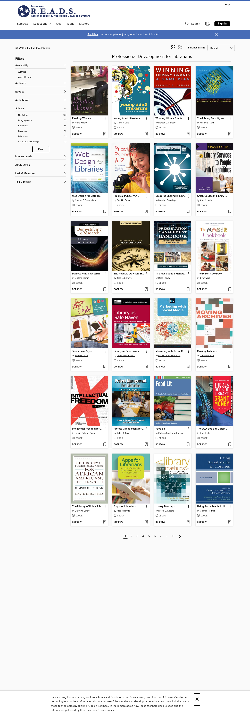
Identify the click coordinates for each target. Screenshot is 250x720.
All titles (22, 72)
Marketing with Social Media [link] (171, 351)
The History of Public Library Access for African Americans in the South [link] (87, 506)
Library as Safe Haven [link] (126, 351)
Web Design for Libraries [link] (86, 196)
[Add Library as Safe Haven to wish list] (146, 367)
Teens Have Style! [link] (82, 351)
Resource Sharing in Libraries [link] (171, 196)
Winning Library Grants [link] (168, 118)
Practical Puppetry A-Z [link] (126, 196)
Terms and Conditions (110, 697)
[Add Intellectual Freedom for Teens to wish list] (105, 444)
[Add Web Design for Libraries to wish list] (105, 212)
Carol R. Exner (123, 200)
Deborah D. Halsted (126, 355)
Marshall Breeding (167, 200)
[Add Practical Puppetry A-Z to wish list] (146, 212)
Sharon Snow (81, 355)
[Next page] (180, 536)
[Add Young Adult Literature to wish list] (146, 134)
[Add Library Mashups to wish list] (188, 522)
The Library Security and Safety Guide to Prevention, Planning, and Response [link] (212, 118)
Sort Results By (196, 47)
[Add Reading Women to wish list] (105, 134)
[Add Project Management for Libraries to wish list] (146, 444)
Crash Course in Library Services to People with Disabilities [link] (212, 196)
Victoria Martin (82, 278)
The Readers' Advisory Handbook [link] (129, 273)
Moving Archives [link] (206, 351)
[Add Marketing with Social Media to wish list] (188, 367)
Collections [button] (40, 24)
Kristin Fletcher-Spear (85, 433)
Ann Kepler (205, 433)
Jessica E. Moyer (124, 278)
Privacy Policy (137, 697)
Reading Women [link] (81, 118)
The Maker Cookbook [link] (209, 273)
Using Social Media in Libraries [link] (212, 506)
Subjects (22, 24)
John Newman (207, 355)
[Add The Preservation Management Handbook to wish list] (188, 289)
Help (227, 4)
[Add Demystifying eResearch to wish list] (105, 289)
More (40, 149)
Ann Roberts (206, 200)
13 (173, 536)
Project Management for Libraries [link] (129, 428)
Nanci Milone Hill (83, 122)
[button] (192, 24)
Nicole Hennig (123, 510)
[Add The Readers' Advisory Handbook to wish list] (146, 289)
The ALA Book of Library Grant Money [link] (212, 428)
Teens (70, 24)
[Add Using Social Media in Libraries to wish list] (230, 522)
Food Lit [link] (160, 428)
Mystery (84, 24)
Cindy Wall (205, 278)
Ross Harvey (164, 278)
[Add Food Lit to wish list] (188, 444)
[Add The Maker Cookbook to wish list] (230, 289)
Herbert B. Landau (167, 122)
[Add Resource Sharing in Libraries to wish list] (188, 212)
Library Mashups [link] (165, 506)
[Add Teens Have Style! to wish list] (105, 367)
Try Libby (93, 34)
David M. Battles (82, 510)
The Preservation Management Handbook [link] (171, 273)
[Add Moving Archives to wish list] (230, 367)
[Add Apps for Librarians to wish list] (146, 522)
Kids (58, 24)
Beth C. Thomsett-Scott (169, 355)
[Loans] (208, 24)
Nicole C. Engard (166, 510)
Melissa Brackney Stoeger (170, 433)
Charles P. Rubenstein (85, 200)
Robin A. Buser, (124, 433)
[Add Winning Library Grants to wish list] (188, 134)
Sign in (222, 24)
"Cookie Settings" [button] (98, 706)
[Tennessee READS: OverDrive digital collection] (54, 11)
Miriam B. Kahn (207, 122)
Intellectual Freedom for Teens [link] (87, 428)
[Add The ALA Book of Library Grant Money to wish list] (230, 444)
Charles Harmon (207, 510)
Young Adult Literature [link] (127, 118)
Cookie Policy (106, 710)
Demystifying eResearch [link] (86, 273)
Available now (25, 77)
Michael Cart (123, 122)
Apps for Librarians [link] (125, 506)
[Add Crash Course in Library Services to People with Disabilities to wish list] (230, 212)
